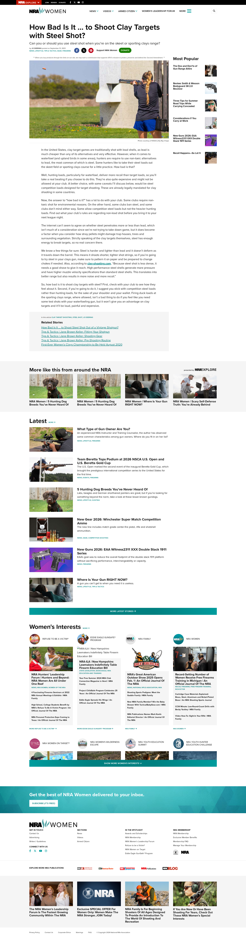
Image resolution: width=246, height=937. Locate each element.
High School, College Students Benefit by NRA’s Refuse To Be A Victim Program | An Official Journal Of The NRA (51, 707)
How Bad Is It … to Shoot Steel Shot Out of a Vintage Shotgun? (79, 327)
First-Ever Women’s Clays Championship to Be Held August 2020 (81, 344)
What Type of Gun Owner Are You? (103, 429)
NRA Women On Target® (56, 743)
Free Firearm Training (201, 686)
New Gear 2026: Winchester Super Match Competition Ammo (119, 521)
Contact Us (34, 833)
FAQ (90, 932)
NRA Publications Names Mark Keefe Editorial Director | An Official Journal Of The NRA (146, 717)
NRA (160, 687)
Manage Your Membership (184, 845)
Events (86, 477)
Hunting (96, 500)
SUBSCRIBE (43, 803)
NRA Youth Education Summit (151, 743)
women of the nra (57, 687)
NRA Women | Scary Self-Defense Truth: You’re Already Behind (194, 403)
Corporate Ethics (64, 932)
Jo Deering (88, 317)
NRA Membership (133, 837)
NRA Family (144, 638)
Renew (54, 2)
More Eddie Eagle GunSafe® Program (94, 728)
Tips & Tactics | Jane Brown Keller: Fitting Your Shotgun (75, 332)
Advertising (34, 837)
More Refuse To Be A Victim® (42, 728)
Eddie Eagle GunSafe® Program (103, 639)
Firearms (66, 51)
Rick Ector (180, 689)
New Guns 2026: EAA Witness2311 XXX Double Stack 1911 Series (121, 551)
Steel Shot (77, 317)
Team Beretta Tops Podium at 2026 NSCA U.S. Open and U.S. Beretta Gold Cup (120, 461)
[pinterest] (91, 49)
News (93, 11)
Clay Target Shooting (62, 317)
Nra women (42, 687)
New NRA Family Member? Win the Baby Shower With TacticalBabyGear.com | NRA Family (146, 704)
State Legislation (87, 670)
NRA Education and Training (95, 672)
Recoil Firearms (182, 686)
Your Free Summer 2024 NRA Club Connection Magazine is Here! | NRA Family (96, 681)
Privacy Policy (34, 932)
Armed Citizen (126, 11)
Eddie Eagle (101, 670)
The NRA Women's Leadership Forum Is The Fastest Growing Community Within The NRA (48, 912)
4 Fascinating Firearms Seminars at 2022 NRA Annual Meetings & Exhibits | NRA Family (50, 695)
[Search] (214, 11)
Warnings (79, 932)
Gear (59, 51)
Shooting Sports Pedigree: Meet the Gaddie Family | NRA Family (143, 694)
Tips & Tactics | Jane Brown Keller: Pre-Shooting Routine (76, 340)
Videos (107, 11)
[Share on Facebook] (77, 49)
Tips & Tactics (50, 51)
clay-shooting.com (99, 263)
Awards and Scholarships (136, 833)
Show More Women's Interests (138, 763)
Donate (62, 2)
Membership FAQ (180, 841)
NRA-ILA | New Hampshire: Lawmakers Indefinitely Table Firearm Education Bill (98, 664)
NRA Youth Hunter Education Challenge (199, 743)
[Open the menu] (189, 11)
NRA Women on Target (135, 849)
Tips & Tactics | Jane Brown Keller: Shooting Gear (71, 336)
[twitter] (84, 49)
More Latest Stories (134, 611)
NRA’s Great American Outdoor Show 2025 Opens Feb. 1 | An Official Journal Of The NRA (145, 679)
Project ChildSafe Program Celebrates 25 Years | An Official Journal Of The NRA (98, 692)
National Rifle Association (145, 687)
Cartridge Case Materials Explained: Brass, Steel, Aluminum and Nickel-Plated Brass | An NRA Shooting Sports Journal (194, 697)
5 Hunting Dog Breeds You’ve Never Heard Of (112, 489)
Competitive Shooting (98, 538)
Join (47, 2)
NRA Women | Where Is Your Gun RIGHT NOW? (146, 403)
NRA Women (193, 638)
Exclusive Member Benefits (185, 837)
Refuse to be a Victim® (135, 845)
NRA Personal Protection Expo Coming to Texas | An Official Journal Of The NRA (50, 719)
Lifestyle (39, 51)
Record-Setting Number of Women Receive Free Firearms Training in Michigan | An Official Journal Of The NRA (194, 679)
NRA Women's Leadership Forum (139, 841)
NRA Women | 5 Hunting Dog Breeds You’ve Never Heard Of (49, 403)
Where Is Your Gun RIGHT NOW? (102, 579)
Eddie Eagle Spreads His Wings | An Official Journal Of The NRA (95, 701)
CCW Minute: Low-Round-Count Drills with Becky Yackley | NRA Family (194, 708)
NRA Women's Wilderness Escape (104, 743)
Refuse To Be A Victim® (55, 638)
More (51, 422)
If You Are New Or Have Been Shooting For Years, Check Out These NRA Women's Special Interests (193, 914)
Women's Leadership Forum (158, 11)
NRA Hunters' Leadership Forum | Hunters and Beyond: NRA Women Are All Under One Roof (50, 679)
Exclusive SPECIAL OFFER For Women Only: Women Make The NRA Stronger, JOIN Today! (97, 912)
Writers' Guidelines (37, 841)
